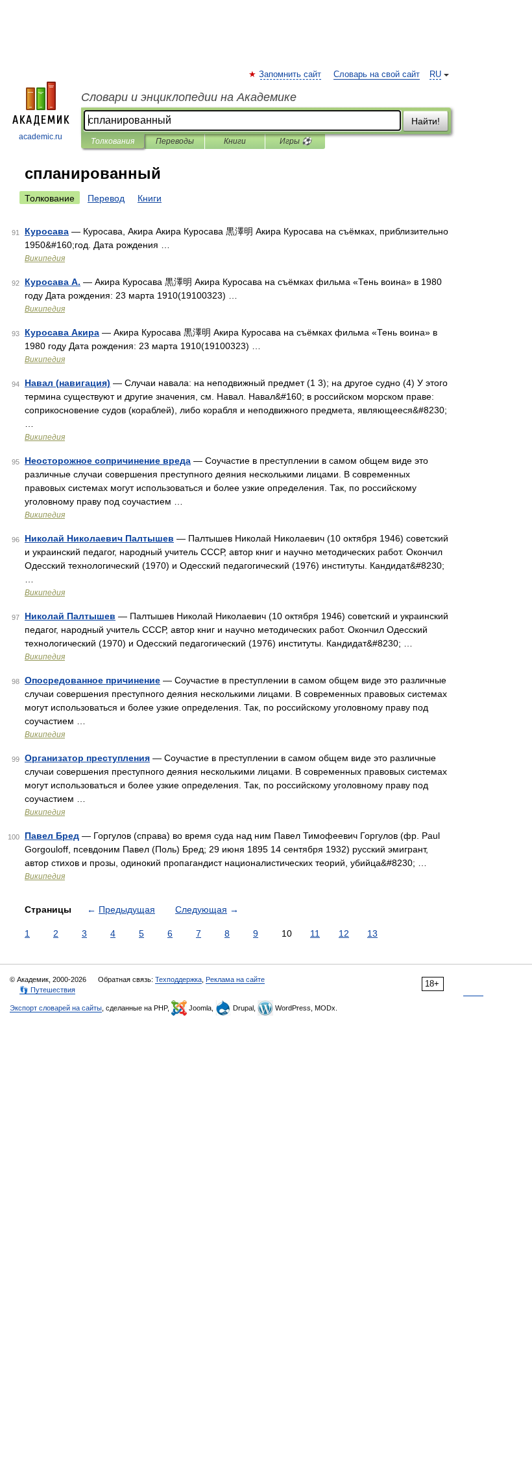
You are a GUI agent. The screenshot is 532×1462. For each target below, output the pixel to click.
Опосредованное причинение (92, 680)
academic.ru (40, 136)
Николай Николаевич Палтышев (99, 538)
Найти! (425, 121)
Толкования (112, 141)
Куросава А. (52, 282)
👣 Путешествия (47, 990)
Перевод (106, 198)
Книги (235, 141)
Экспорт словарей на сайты (56, 1008)
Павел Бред (52, 835)
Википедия (45, 258)
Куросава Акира (62, 332)
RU (435, 74)
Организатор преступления (87, 758)
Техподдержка (178, 979)
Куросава (47, 231)
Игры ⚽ (295, 141)
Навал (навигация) (67, 383)
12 (344, 933)
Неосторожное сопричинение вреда (108, 460)
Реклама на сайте (235, 979)
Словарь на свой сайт (376, 74)
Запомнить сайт (290, 74)
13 (372, 933)
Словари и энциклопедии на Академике (188, 97)
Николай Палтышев (70, 616)
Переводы (175, 141)
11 (315, 933)
